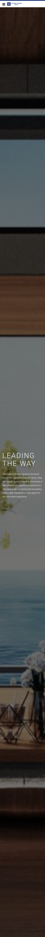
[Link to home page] (15, 4)
